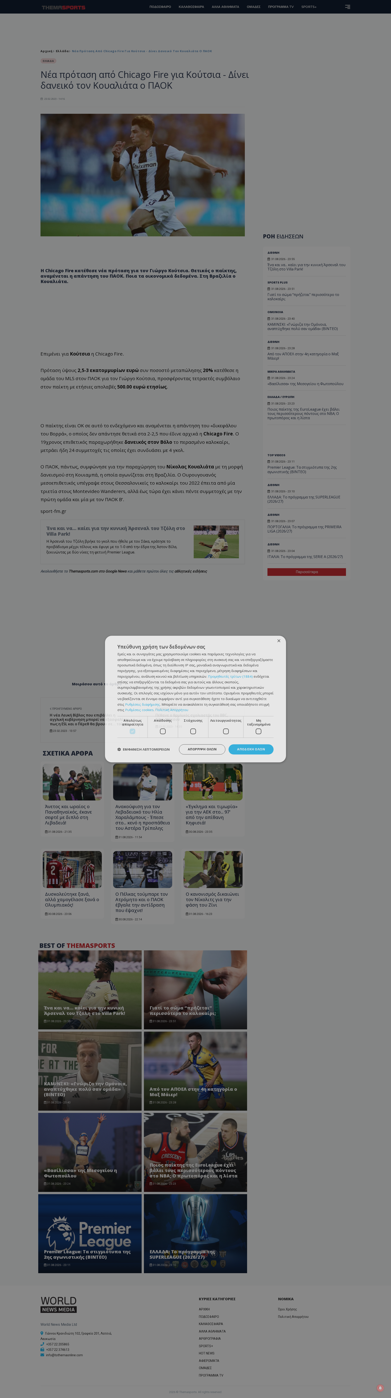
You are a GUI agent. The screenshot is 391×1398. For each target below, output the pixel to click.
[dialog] (195, 699)
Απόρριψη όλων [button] (202, 749)
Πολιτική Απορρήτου (171, 710)
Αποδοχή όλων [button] (251, 749)
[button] (143, 749)
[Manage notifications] (380, 1388)
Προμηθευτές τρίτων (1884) (230, 676)
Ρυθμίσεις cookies (139, 710)
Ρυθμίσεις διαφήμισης (142, 704)
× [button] (278, 641)
